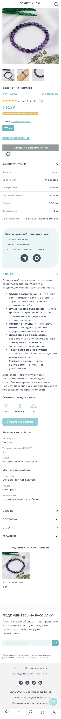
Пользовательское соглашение (30, 703)
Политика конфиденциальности (30, 697)
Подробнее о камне (20, 421)
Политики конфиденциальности (31, 657)
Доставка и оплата (36, 668)
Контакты (42, 673)
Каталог (18, 715)
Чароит (54, 172)
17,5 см (8, 128)
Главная (7, 715)
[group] (30, 36)
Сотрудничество (23, 673)
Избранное (30, 715)
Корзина (42, 715)
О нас (17, 668)
